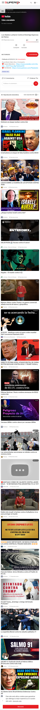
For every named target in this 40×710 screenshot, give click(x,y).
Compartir (16, 47)
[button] (35, 2)
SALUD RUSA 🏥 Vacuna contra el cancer (15, 243)
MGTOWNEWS (6, 54)
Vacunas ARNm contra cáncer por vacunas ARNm (18, 422)
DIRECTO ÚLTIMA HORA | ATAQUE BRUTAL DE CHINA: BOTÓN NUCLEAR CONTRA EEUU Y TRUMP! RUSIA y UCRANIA (20, 364)
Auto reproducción (29, 94)
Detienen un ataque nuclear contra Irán (14, 122)
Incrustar (24, 47)
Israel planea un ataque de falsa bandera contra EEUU (19, 153)
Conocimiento (22, 59)
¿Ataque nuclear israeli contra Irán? (13, 213)
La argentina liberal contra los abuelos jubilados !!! (18, 632)
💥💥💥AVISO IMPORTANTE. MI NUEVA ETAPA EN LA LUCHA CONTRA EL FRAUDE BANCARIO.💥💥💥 (19, 543)
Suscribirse (33, 54)
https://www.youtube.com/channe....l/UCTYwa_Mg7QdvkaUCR (20, 65)
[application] (20, 20)
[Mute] (34, 29)
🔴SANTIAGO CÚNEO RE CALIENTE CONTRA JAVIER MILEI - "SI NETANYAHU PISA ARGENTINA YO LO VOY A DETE (20, 484)
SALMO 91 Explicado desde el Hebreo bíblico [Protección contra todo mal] (17, 662)
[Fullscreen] (37, 29)
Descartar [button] (21, 706)
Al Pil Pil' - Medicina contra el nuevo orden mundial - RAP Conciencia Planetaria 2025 (19, 333)
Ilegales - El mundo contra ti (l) (11, 272)
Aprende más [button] (17, 701)
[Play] (2, 29)
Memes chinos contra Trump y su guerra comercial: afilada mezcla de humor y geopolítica (19, 303)
